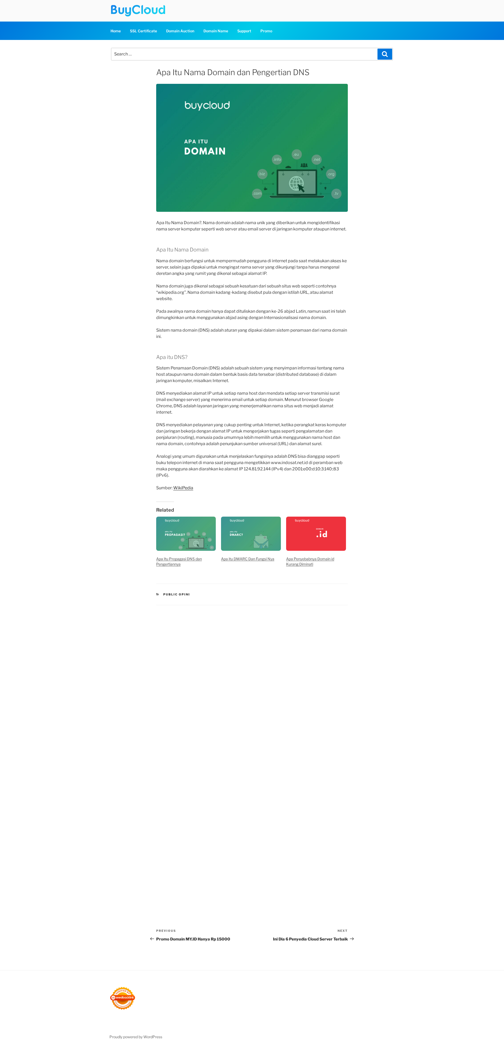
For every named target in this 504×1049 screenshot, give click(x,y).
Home (116, 31)
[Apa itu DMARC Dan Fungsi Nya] (251, 534)
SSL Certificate (143, 31)
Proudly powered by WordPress (135, 1037)
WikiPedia (183, 487)
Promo (266, 31)
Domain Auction (180, 31)
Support (244, 31)
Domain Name (215, 31)
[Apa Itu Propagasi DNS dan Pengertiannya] (186, 534)
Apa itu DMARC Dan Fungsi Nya (247, 559)
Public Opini (176, 594)
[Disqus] (252, 679)
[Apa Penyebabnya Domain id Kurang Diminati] (316, 534)
